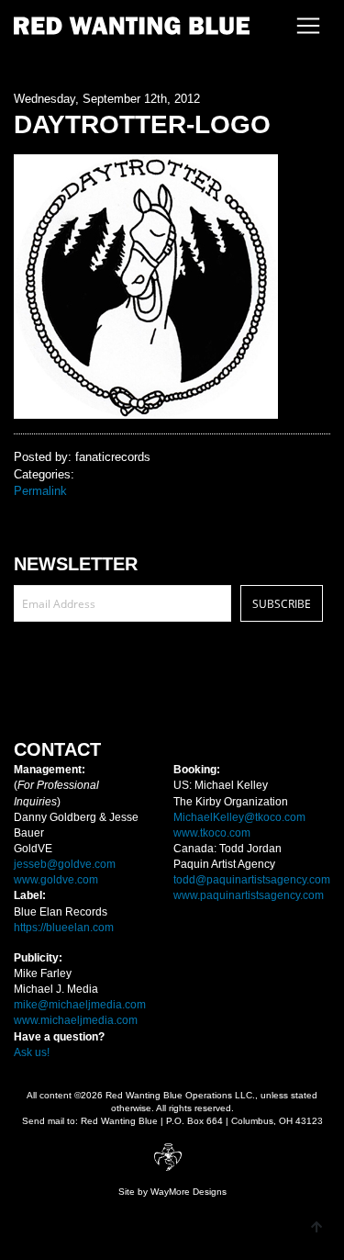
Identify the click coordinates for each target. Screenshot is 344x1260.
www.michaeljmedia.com (76, 1020)
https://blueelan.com (64, 927)
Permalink (40, 491)
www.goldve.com (56, 879)
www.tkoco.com (211, 833)
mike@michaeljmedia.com (80, 1004)
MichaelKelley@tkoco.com (239, 817)
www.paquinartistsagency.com (248, 895)
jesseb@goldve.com (65, 864)
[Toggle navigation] (303, 25)
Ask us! (32, 1052)
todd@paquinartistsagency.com (251, 879)
